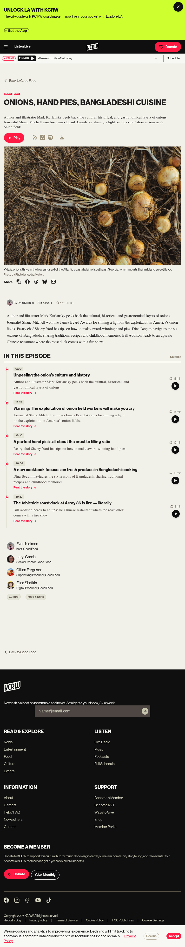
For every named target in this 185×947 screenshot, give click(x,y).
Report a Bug (12, 920)
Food (8, 756)
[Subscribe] (145, 711)
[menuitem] (62, 137)
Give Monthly (45, 875)
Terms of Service (64, 920)
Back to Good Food (22, 81)
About (8, 798)
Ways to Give (104, 812)
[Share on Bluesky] (44, 282)
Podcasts (101, 756)
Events (9, 771)
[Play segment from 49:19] (6, 497)
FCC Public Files (120, 920)
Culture (14, 597)
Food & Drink (36, 597)
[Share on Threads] (36, 282)
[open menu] (7, 47)
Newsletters (13, 819)
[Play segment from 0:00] (6, 369)
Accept (174, 936)
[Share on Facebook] (27, 282)
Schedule (173, 58)
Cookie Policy (92, 920)
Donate (171, 47)
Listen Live (22, 46)
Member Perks (105, 827)
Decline (151, 936)
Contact (10, 827)
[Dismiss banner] (178, 7)
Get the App (17, 30)
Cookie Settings (153, 920)
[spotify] (50, 139)
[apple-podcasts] (43, 139)
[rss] (35, 139)
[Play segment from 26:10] (6, 436)
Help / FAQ (12, 812)
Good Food (12, 94)
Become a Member (108, 798)
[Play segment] (175, 386)
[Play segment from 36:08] (6, 464)
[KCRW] (12, 691)
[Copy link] (18, 282)
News (8, 742)
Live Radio (102, 742)
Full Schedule (104, 764)
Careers (10, 805)
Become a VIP (104, 805)
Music (99, 749)
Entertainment (15, 749)
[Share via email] (53, 282)
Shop (98, 819)
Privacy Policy (36, 920)
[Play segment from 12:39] (6, 402)
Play (16, 138)
